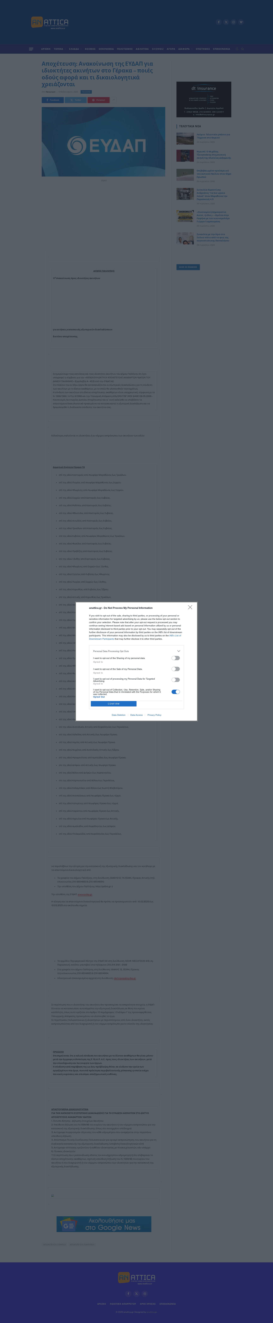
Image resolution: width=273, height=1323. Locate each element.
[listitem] (136, 651)
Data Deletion (118, 715)
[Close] (191, 608)
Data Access (136, 715)
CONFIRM (114, 704)
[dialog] (136, 661)
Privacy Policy (154, 715)
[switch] (176, 658)
